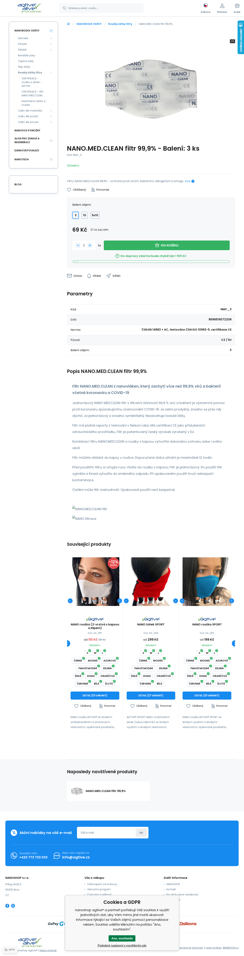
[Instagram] (13, 906)
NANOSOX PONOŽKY (27, 130)
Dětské (22, 49)
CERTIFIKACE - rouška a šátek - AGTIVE (32, 82)
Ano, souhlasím (122, 938)
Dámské (23, 38)
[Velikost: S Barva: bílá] (104, 600)
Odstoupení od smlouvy (102, 884)
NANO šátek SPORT (151, 624)
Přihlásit (141, 833)
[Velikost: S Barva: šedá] (94, 600)
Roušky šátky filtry (120, 24)
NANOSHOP (173, 884)
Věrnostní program (99, 889)
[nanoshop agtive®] (68, 23)
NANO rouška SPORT (207, 624)
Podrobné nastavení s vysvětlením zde (122, 945)
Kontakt (171, 889)
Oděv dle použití (28, 116)
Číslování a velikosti (99, 894)
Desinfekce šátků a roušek (33, 103)
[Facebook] (7, 906)
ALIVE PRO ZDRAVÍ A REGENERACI (26, 140)
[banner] (29, 8)
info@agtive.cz (76, 857)
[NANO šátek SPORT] (151, 581)
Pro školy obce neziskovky (182, 894)
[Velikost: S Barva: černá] (85, 600)
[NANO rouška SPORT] (207, 581)
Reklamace (173, 899)
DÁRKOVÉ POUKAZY (26, 150)
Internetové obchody (189, 948)
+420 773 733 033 (33, 857)
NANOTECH (21, 159)
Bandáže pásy (26, 55)
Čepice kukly (26, 61)
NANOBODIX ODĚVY (89, 24)
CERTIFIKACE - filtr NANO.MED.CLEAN (32, 93)
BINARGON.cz (231, 948)
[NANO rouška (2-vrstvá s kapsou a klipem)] (95, 581)
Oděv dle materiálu (30, 110)
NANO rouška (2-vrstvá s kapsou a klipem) (95, 626)
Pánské (22, 44)
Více (187, 181)
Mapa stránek (48, 950)
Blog (18, 184)
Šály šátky (24, 67)
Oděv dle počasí (28, 122)
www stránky (214, 948)
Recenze (171, 905)
